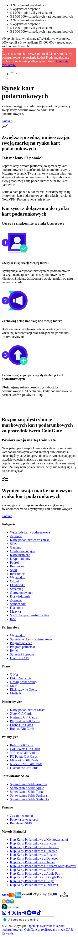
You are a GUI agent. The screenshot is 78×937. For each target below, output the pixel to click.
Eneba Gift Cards (21, 725)
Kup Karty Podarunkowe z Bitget (32, 881)
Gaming (15, 547)
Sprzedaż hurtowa (22, 654)
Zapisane (16, 536)
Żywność (16, 600)
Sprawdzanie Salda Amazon (28, 784)
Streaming (16, 589)
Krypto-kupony (20, 558)
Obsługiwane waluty (23, 682)
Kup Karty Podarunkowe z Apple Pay (35, 873)
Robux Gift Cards (21, 745)
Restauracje (17, 574)
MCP (13, 686)
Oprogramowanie (21, 592)
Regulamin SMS (21, 823)
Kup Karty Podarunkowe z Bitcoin (33, 843)
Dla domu (16, 607)
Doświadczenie (20, 596)
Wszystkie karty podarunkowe (30, 532)
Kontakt (7, 121)
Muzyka (15, 611)
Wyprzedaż (17, 577)
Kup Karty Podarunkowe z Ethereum (34, 847)
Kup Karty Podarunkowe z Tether (32, 862)
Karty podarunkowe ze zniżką (30, 540)
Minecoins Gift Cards (24, 760)
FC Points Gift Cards (24, 756)
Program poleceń (21, 643)
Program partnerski (22, 647)
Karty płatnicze (20, 555)
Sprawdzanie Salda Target (27, 791)
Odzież (14, 581)
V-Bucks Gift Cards (23, 752)
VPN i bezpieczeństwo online (29, 615)
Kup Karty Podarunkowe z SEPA (32, 869)
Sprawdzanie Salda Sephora (28, 795)
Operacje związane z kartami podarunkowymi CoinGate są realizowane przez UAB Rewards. (37, 929)
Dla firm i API (19, 658)
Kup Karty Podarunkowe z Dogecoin (34, 858)
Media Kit (16, 693)
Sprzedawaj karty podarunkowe (31, 639)
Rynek (14, 650)
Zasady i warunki (21, 815)
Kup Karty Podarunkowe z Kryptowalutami (39, 839)
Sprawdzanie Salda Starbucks (29, 799)
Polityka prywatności (24, 819)
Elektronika (17, 585)
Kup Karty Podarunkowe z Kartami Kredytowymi (43, 866)
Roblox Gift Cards (22, 728)
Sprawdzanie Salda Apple (27, 788)
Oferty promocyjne (22, 551)
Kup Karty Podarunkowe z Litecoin (33, 851)
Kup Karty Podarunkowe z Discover (34, 885)
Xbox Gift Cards (21, 713)
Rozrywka (17, 566)
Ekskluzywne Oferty (23, 689)
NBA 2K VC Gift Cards (26, 764)
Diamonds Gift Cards (24, 768)
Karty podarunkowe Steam (27, 710)
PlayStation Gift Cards (25, 721)
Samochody (18, 604)
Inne (13, 619)
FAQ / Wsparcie (20, 678)
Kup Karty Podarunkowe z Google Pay (36, 877)
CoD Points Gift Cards (25, 749)
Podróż (14, 562)
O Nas (14, 674)
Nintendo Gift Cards (23, 717)
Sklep (13, 543)
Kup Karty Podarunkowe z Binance (33, 854)
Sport (13, 570)
